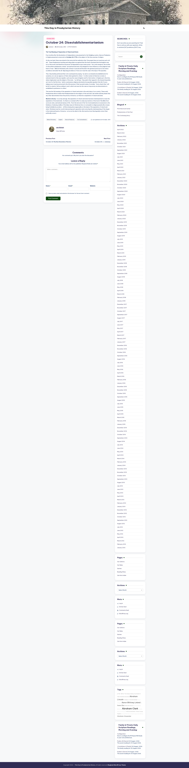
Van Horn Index (121, 575)
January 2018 (121, 301)
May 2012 (120, 534)
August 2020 (121, 194)
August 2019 (121, 236)
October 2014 (121, 434)
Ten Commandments (82, 119)
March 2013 (120, 499)
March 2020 (121, 212)
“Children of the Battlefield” (131, 699)
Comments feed (124, 610)
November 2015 (122, 390)
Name (48, 186)
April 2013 (120, 496)
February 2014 (121, 462)
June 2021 (120, 160)
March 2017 (120, 335)
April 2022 (120, 129)
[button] (60, 131)
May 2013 (120, 493)
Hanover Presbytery (69, 119)
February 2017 (121, 338)
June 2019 (120, 242)
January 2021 (121, 177)
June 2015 (120, 407)
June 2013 (120, 489)
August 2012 (121, 523)
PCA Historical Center (123, 109)
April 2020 (120, 208)
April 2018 (120, 290)
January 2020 (121, 218)
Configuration (121, 75)
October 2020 (121, 188)
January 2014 (121, 465)
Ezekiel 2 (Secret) (122, 93)
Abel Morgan (122, 711)
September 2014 (122, 438)
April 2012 (120, 537)
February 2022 (121, 136)
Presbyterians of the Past (125, 112)
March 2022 (121, 133)
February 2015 (121, 421)
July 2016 (120, 362)
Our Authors (121, 561)
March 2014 (120, 458)
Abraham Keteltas (124, 696)
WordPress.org (123, 613)
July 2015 (120, 404)
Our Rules (120, 565)
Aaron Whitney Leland (131, 702)
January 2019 (121, 260)
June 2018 (120, 284)
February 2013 (121, 503)
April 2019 (120, 249)
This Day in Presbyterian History (62, 28)
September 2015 (122, 397)
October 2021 (121, 146)
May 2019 (120, 246)
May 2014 (120, 452)
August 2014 (121, 441)
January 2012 (121, 547)
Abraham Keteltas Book (126, 713)
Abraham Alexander (124, 716)
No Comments (73, 46)
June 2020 (120, 201)
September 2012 (122, 520)
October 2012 (121, 517)
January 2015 (121, 424)
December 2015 (122, 386)
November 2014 (122, 431)
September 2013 (122, 479)
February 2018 (121, 297)
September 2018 (122, 273)
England (60, 119)
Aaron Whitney (140, 713)
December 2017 (122, 304)
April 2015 (120, 414)
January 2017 (121, 342)
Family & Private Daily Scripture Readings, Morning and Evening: (128, 68)
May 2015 (120, 410)
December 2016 (122, 345)
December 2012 (122, 510)
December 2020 (122, 181)
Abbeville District (129, 705)
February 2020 (121, 215)
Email (70, 186)
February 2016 (121, 379)
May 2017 (120, 328)
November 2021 (122, 143)
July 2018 (120, 280)
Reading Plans (121, 572)
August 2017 (121, 318)
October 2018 (121, 270)
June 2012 (120, 530)
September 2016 (122, 356)
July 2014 (120, 445)
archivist (60, 127)
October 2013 (50, 38)
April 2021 (120, 167)
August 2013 (121, 482)
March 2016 (120, 376)
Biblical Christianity (51, 119)
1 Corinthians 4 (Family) (124, 87)
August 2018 (121, 277)
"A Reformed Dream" (131, 711)
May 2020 (120, 205)
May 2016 (120, 369)
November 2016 (122, 349)
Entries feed (122, 607)
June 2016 (120, 366)
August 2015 (121, 400)
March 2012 (120, 541)
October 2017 (121, 311)
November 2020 (122, 184)
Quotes (119, 568)
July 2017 (120, 321)
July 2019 (120, 239)
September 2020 (122, 191)
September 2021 (122, 150)
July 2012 (120, 527)
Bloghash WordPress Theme (117, 765)
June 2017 (120, 325)
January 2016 (121, 383)
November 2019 (122, 225)
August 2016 (121, 359)
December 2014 (122, 427)
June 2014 (120, 448)
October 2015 (121, 393)
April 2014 (120, 455)
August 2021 (121, 153)
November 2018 (122, 266)
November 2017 (122, 308)
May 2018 (120, 287)
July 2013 (120, 486)
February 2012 (121, 544)
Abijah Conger (134, 713)
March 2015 (120, 417)
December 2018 (122, 263)
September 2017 (122, 314)
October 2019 (121, 229)
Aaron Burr (121, 705)
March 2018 (120, 294)
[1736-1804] (120, 693)
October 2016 (121, 352)
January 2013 (121, 506)
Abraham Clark (130, 708)
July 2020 (120, 198)
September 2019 (122, 232)
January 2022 (121, 140)
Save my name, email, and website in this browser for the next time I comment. (69, 193)
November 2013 (122, 472)
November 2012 (122, 513)
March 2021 (120, 170)
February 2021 (121, 174)
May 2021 (120, 164)
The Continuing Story (123, 115)
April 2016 (120, 373)
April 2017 (120, 332)
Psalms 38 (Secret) (123, 82)
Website (92, 186)
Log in (121, 603)
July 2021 (120, 157)
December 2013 (122, 469)
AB (141, 702)
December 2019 (122, 222)
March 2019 (120, 253)
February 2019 (121, 256)
